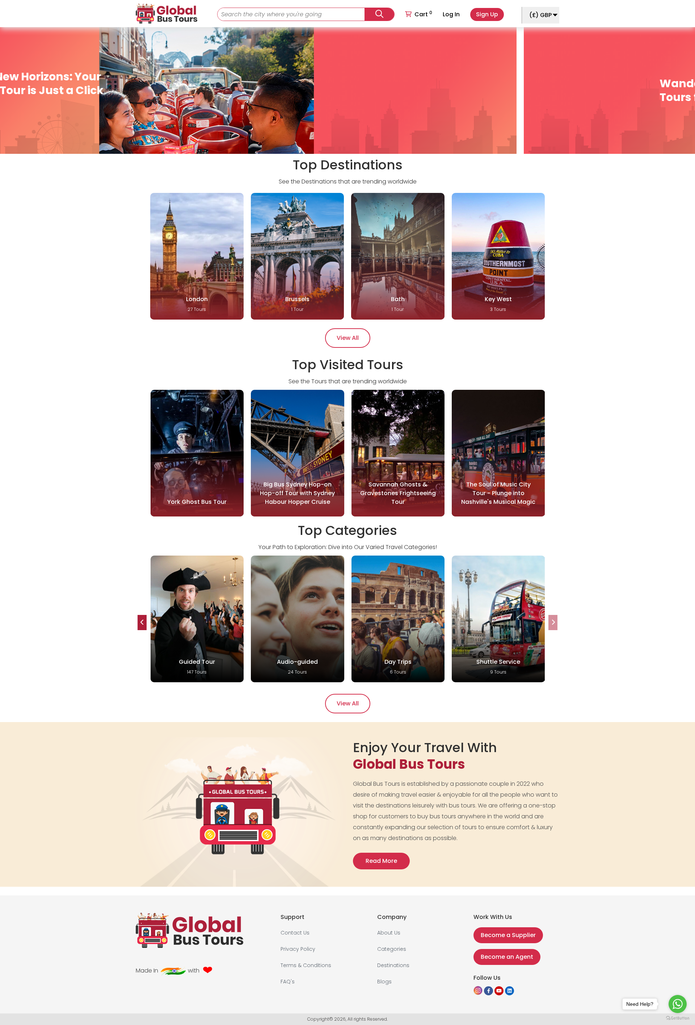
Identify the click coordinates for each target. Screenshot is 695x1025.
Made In (147, 970)
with (193, 970)
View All (348, 338)
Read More (381, 861)
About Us (388, 932)
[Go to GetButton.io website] (677, 1018)
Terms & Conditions (306, 965)
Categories (391, 949)
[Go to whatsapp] (678, 1004)
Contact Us (295, 932)
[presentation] (142, 622)
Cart (423, 13)
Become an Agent (507, 957)
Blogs (384, 981)
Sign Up (487, 14)
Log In (451, 14)
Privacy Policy (298, 949)
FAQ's (288, 981)
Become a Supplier (508, 935)
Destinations (393, 965)
